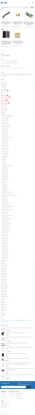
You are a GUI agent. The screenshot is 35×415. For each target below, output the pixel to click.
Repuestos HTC (3, 268)
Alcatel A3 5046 (4, 162)
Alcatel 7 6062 (4, 160)
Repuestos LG (3, 277)
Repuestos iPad (3, 271)
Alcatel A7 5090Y (4, 167)
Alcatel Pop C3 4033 (4, 241)
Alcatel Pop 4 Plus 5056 (5, 237)
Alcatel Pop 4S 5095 (4, 238)
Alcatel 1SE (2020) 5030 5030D (6, 125)
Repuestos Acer (3, 112)
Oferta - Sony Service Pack (4, 104)
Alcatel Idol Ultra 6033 (5, 196)
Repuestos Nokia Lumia (4, 287)
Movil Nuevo (2, 93)
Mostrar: (26, 7)
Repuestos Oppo (3, 290)
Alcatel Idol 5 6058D (4, 185)
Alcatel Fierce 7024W (5, 170)
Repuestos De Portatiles (4, 265)
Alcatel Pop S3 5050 (4, 251)
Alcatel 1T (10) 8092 (4, 129)
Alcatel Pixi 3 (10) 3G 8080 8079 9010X (7, 206)
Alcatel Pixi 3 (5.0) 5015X (5, 212)
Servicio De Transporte (12, 393)
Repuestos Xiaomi (3, 307)
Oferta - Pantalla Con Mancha (5, 101)
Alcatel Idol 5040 (4, 187)
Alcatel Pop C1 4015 (4, 240)
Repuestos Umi (3, 301)
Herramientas (3, 92)
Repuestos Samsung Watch (5, 296)
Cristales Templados (4, 87)
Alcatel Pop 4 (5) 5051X (5, 234)
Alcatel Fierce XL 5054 (5, 171)
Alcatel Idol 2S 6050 (4, 176)
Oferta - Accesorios (3, 95)
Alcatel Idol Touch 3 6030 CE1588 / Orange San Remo (9, 195)
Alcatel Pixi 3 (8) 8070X (5, 213)
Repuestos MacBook (4, 279)
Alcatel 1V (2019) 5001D (5, 131)
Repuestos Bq (3, 263)
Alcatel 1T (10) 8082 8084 (5, 128)
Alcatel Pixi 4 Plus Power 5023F (6, 224)
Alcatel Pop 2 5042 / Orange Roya (6, 227)
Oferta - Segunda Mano (4, 103)
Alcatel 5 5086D (4, 157)
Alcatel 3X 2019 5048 (5, 153)
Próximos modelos (3, 111)
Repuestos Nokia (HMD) (4, 285)
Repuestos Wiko (3, 305)
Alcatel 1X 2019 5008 (5, 134)
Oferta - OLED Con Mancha (5, 98)
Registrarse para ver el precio (6, 26)
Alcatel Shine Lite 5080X (5, 255)
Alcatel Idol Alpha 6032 (5, 190)
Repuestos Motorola (4, 282)
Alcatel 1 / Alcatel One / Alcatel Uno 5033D (8, 115)
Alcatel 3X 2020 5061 (5, 154)
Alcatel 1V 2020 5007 (5, 132)
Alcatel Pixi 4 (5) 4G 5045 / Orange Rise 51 (8, 218)
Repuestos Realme (3, 293)
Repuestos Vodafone (4, 304)
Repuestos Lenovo (3, 276)
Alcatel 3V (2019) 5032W (5, 151)
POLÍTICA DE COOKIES (4, 396)
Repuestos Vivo (3, 302)
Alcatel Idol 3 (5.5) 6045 (5, 179)
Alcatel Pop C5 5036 (4, 243)
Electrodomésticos (3, 89)
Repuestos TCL (3, 299)
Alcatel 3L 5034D (4, 148)
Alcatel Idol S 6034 (4, 193)
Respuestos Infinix (3, 310)
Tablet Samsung (3, 313)
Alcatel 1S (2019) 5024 (5, 120)
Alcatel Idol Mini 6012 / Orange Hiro (6, 21)
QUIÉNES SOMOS (3, 393)
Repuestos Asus (3, 262)
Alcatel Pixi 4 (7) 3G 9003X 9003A (6, 223)
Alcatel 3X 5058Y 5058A (5, 156)
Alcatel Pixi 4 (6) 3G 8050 (5, 220)
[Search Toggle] (30, 2)
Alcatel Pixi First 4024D (5, 226)
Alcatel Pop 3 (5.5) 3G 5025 (5, 229)
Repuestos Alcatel (3, 114)
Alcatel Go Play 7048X (5, 173)
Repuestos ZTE (3, 308)
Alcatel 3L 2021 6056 (5, 146)
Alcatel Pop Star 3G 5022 (5, 252)
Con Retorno (3, 55)
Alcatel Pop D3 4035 (5, 248)
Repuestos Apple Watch (4, 260)
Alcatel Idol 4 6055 (4, 181)
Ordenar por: (3, 7)
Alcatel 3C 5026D (4, 142)
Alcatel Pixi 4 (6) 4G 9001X (5, 221)
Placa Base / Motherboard (4, 109)
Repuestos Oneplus (3, 288)
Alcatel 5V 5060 (4, 159)
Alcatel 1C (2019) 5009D (5, 118)
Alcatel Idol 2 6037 (4, 174)
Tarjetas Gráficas (3, 315)
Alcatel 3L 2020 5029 (5, 145)
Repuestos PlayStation (4, 291)
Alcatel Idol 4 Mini (4, 182)
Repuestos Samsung (4, 294)
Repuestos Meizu (3, 280)
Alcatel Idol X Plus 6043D (5, 199)
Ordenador (2, 106)
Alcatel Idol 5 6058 (4, 184)
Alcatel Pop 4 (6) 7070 (5, 235)
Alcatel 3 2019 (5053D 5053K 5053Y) (7, 137)
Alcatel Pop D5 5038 (5, 249)
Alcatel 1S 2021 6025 (5, 123)
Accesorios (2, 81)
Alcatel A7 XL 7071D (4, 168)
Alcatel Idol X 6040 (4, 198)
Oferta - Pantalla (3, 100)
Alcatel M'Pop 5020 (4, 201)
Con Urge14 (7, 55)
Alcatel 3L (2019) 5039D (5, 143)
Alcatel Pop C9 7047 (4, 246)
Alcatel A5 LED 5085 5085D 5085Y (6, 165)
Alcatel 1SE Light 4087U (5, 126)
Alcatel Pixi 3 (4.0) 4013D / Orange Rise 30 (8, 209)
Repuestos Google (3, 266)
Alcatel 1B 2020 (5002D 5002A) (6, 117)
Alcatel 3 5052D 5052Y (5, 139)
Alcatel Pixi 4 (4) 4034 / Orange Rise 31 (7, 215)
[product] (6, 15)
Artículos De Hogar (3, 86)
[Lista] (33, 7)
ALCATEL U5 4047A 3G (5, 257)
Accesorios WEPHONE (4, 84)
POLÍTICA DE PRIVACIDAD (4, 398)
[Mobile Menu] (1, 2)
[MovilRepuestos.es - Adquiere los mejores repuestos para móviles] (5, 2)
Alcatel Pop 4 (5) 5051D (5, 232)
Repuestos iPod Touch (4, 274)
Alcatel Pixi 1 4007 (4, 204)
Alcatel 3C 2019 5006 (5, 140)
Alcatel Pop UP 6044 (5, 254)
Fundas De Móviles (3, 90)
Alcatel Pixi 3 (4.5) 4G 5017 (5, 210)
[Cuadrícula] (31, 7)
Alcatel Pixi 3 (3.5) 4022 (5, 207)
